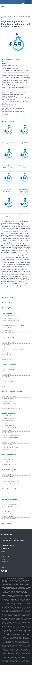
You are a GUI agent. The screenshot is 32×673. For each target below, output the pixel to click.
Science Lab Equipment (9, 489)
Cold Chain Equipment (8, 381)
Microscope (6, 386)
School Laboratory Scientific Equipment (11, 581)
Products (4, 554)
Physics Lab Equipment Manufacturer (21, 583)
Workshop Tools (7, 330)
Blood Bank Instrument (9, 440)
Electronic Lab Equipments (17, 591)
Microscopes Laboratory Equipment (22, 584)
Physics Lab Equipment (9, 371)
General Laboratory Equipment (11, 481)
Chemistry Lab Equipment (7, 584)
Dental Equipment (7, 444)
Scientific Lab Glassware (13, 596)
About (27, 2)
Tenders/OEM (5, 556)
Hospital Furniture (7, 415)
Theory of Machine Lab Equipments (12, 339)
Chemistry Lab (7, 374)
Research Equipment (8, 476)
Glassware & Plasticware (9, 464)
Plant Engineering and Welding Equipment (13, 325)
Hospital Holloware (8, 420)
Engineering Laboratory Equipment (12, 391)
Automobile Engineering (9, 315)
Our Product (8, 16)
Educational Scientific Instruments (22, 580)
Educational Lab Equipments (20, 594)
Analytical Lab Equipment (9, 469)
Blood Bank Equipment (9, 442)
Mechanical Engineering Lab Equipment (13, 408)
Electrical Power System (9, 403)
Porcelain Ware (7, 509)
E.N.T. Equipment (7, 449)
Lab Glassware (7, 367)
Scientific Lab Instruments (24, 596)
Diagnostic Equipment (9, 418)
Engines (5, 393)
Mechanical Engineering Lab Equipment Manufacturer (18, 588)
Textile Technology (8, 354)
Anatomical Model (8, 506)
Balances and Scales (8, 459)
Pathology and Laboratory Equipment (12, 483)
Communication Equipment (10, 384)
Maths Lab (6, 376)
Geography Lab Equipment (10, 518)
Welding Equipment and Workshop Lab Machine (15, 323)
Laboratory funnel (7, 303)
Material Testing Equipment (10, 396)
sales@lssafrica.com (8, 545)
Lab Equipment (6, 523)
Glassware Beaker (7, 297)
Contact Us (5, 561)
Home (2, 16)
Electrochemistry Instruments (11, 471)
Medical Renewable (8, 432)
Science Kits (6, 511)
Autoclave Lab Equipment (9, 457)
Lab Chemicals (7, 501)
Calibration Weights (8, 462)
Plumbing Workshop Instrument (11, 327)
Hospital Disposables (8, 425)
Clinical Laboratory (8, 379)
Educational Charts (8, 513)
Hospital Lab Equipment (9, 413)
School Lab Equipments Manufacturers (14, 592)
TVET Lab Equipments (8, 313)
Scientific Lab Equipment (9, 494)
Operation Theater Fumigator (10, 447)
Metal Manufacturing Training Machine (13, 349)
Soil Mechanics (7, 344)
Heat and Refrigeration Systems (11, 435)
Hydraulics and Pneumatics (10, 347)
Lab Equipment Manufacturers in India (16, 587)
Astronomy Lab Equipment (10, 504)
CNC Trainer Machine (8, 337)
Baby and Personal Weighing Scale (12, 428)
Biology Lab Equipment (9, 369)
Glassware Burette (7, 359)
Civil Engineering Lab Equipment (11, 405)
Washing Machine (7, 352)
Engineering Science (8, 398)
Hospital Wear (6, 423)
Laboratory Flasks (7, 308)
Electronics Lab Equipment (10, 516)
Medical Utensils (7, 430)
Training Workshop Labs (18, 16)
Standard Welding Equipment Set (11, 320)
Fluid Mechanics (7, 401)
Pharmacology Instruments (10, 474)
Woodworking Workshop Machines (12, 335)
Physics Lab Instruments (18, 595)
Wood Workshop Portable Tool (10, 318)
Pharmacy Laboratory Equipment (11, 479)
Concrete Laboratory (8, 342)
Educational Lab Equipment (10, 499)
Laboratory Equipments (9, 454)
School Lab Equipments (9, 364)
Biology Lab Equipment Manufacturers (10, 585)
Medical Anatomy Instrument (10, 437)
